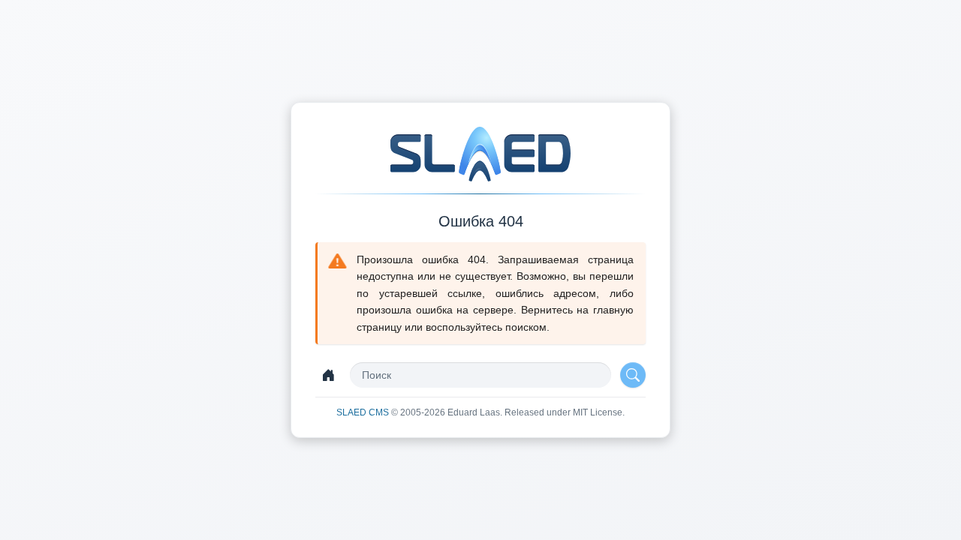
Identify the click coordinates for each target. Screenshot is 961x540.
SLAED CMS (363, 412)
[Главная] (328, 375)
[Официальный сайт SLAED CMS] (480, 154)
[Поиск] (633, 375)
